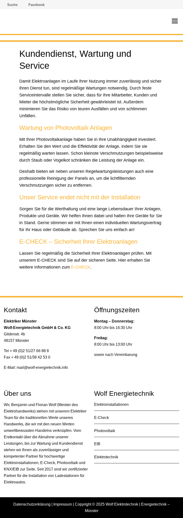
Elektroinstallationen (111, 404)
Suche (12, 5)
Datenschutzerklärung (32, 504)
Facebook (36, 5)
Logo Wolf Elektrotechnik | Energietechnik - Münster (52, 22)
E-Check (101, 418)
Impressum (62, 504)
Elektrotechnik (106, 457)
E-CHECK (80, 267)
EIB (97, 444)
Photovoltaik (104, 431)
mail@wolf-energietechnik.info (42, 367)
